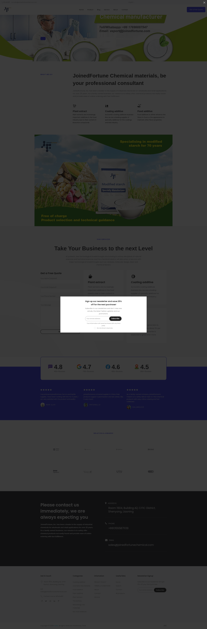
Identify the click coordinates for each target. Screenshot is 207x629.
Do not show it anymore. (105, 328)
